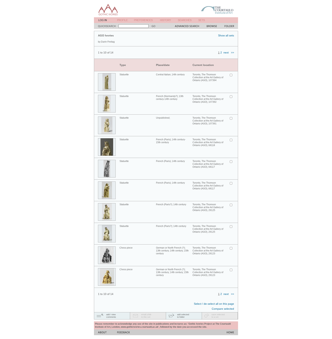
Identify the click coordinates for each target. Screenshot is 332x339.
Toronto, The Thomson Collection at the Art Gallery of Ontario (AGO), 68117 (208, 164)
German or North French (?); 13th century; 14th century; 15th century (172, 250)
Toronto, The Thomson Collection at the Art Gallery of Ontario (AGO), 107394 (208, 77)
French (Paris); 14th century (170, 161)
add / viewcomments (111, 315)
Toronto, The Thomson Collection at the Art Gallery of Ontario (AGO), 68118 (208, 142)
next (226, 52)
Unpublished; (163, 118)
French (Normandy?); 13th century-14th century (169, 97)
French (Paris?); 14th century (171, 204)
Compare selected (223, 308)
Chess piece (126, 247)
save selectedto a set (218, 315)
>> (232, 52)
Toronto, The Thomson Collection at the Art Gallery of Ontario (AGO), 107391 (208, 121)
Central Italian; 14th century (170, 74)
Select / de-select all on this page (214, 303)
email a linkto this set (146, 315)
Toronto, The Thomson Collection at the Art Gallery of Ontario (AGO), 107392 (208, 99)
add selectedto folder (183, 315)
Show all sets (226, 35)
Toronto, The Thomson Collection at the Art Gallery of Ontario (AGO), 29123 (208, 250)
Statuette (124, 74)
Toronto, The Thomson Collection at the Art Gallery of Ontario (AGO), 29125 (208, 207)
